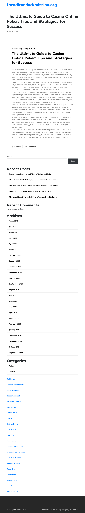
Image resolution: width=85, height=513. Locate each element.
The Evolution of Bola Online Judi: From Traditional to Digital (33, 185)
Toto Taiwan (11, 441)
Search (10, 156)
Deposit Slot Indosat (15, 384)
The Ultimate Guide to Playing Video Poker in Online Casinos (33, 180)
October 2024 (14, 347)
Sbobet (12, 372)
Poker (11, 366)
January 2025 (14, 330)
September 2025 (16, 284)
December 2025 (15, 267)
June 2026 (13, 232)
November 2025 (15, 272)
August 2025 (14, 290)
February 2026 (15, 255)
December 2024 (15, 335)
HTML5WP (73, 510)
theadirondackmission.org (18, 5)
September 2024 (16, 353)
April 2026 (13, 244)
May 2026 (13, 238)
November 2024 (15, 341)
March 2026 (14, 249)
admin (18, 146)
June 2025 (13, 301)
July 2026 (12, 227)
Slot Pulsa (11, 379)
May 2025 (13, 307)
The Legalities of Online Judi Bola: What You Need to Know (33, 197)
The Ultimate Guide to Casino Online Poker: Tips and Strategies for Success (42, 58)
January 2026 (14, 261)
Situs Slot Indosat (14, 401)
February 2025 (15, 324)
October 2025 (14, 278)
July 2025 (12, 295)
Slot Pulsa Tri (12, 413)
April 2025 (13, 312)
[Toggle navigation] (76, 5)
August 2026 (14, 221)
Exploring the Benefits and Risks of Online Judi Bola (30, 174)
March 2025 (14, 318)
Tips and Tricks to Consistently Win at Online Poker (30, 191)
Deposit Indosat (13, 396)
